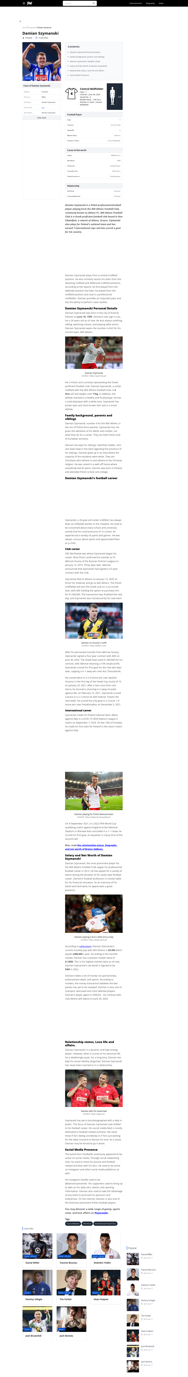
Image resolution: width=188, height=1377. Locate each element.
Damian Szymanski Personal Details (85, 52)
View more (41, 117)
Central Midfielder (73, 1224)
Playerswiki (101, 1212)
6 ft (119, 96)
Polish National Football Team (105, 1224)
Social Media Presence (79, 75)
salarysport (85, 946)
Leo (43, 107)
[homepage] (29, 3)
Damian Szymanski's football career (85, 61)
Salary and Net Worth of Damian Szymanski (88, 66)
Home (24, 27)
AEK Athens (87, 1224)
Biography (150, 3)
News (161, 3)
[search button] (94, 3)
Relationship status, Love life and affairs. (87, 70)
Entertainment (136, 3)
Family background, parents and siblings (87, 57)
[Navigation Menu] (23, 3)
